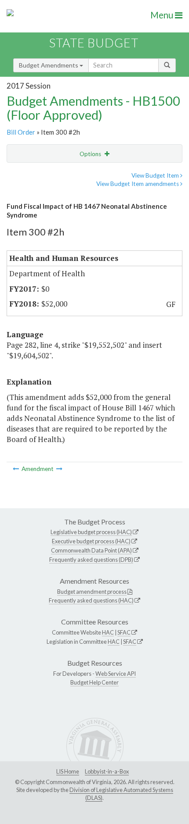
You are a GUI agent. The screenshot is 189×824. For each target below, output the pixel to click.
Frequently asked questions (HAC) (91, 600)
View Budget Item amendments (138, 183)
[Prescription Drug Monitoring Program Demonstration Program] (59, 468)
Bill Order (21, 132)
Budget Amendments (49, 65)
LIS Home (67, 771)
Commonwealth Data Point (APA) (91, 550)
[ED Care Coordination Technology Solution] (16, 468)
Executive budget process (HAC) (91, 541)
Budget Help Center (94, 682)
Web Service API (115, 673)
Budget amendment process (92, 591)
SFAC (124, 632)
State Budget (93, 43)
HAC (108, 632)
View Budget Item (155, 175)
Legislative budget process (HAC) (91, 531)
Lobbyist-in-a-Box (107, 771)
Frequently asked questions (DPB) (91, 559)
